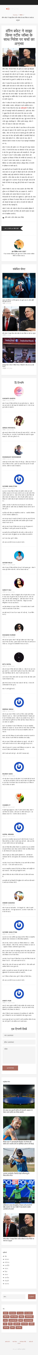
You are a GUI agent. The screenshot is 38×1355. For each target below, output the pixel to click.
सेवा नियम (15, 1341)
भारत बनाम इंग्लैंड (28, 1320)
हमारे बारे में (7, 1341)
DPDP (19, 1343)
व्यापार (21, 15)
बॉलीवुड (21, 1316)
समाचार (7, 1259)
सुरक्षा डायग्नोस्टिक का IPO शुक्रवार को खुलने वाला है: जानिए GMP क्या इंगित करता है (18, 300)
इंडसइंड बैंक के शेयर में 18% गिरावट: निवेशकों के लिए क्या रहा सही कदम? (18, 365)
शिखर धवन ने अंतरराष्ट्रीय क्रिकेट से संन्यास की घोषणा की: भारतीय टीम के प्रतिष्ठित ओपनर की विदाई (18, 1143)
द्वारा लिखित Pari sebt (19, 251)
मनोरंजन (7, 1262)
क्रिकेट (5, 1313)
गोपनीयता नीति (23, 1341)
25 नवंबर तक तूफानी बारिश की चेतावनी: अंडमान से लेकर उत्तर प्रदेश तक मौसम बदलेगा (17, 1111)
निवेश (22, 217)
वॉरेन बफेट (8, 217)
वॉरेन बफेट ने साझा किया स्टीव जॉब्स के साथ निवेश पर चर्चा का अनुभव (18, 333)
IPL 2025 (20, 1313)
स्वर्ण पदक (6, 1327)
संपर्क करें (31, 1341)
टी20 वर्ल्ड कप (28, 1313)
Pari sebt (16, 228)
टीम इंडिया (19, 1327)
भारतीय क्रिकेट (29, 1316)
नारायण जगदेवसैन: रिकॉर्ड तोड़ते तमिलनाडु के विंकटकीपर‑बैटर (16, 1174)
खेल (6, 1256)
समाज (6, 1275)
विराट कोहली (14, 1316)
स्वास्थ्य (7, 1284)
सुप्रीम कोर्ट (16, 1324)
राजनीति (7, 1265)
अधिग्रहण (23, 108)
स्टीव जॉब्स (14, 217)
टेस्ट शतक (24, 1324)
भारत (5, 1324)
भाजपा (5, 1320)
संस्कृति (7, 1281)
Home (15, 15)
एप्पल (19, 217)
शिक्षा (6, 1272)
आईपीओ (31, 1324)
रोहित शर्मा (6, 1316)
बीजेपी (12, 1327)
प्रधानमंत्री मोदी (13, 1320)
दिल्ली (20, 1320)
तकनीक (7, 1278)
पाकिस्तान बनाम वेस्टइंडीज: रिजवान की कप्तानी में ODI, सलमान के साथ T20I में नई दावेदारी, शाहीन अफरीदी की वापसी (17, 1207)
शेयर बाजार (12, 1313)
